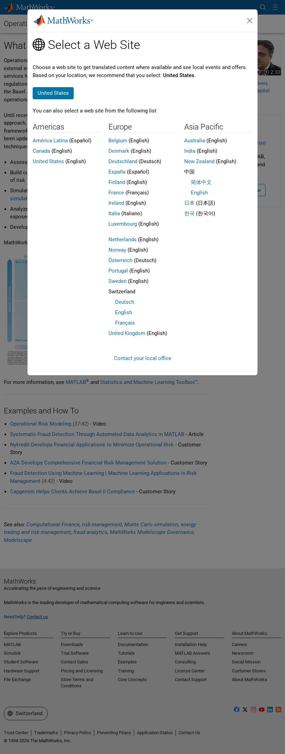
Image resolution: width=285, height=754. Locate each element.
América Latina (50, 140)
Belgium (117, 140)
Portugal (118, 271)
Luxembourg (122, 224)
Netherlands (122, 239)
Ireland (116, 203)
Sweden (117, 281)
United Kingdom (126, 333)
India (189, 151)
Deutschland (122, 161)
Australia (194, 140)
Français (125, 323)
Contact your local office (142, 358)
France (116, 193)
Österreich (120, 260)
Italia (114, 213)
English (123, 312)
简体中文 (201, 182)
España (116, 172)
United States (48, 161)
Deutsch (124, 302)
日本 (189, 203)
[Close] (250, 21)
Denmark (118, 151)
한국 (189, 213)
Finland (116, 182)
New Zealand (199, 161)
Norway (117, 250)
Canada (41, 151)
